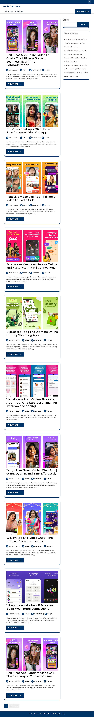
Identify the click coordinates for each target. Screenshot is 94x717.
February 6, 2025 (14, 340)
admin (25, 70)
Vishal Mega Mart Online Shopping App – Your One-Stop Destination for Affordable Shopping (31, 403)
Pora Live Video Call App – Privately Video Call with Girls (30, 198)
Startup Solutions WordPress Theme (41, 714)
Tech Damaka (11, 6)
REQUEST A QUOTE (84, 12)
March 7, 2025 (13, 205)
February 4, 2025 (14, 614)
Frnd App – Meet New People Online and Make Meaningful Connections (31, 266)
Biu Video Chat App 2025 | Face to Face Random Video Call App (29, 130)
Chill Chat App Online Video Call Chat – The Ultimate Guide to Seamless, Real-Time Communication (28, 60)
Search (83, 24)
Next (16, 706)
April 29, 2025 (13, 70)
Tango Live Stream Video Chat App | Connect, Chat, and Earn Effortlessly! (31, 472)
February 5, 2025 (14, 546)
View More (16, 84)
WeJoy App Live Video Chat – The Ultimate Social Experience (29, 539)
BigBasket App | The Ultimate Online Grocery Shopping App (32, 333)
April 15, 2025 (13, 137)
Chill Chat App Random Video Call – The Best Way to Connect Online (31, 674)
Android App (19, 11)
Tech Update (8, 11)
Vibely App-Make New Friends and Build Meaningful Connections (30, 607)
